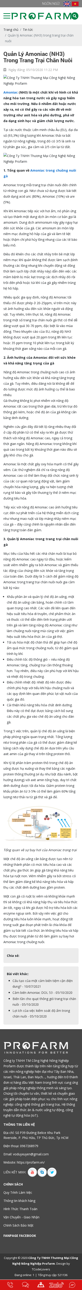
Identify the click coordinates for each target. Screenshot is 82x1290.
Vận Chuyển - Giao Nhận (21, 1217)
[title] (10, 1285)
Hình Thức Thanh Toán (20, 1209)
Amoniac (10, 92)
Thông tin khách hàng (19, 1200)
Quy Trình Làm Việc (17, 1192)
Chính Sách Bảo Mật (18, 1225)
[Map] (41, 1285)
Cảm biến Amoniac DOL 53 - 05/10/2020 (42, 992)
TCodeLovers (41, 1269)
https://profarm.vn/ (31, 1162)
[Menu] (6, 15)
